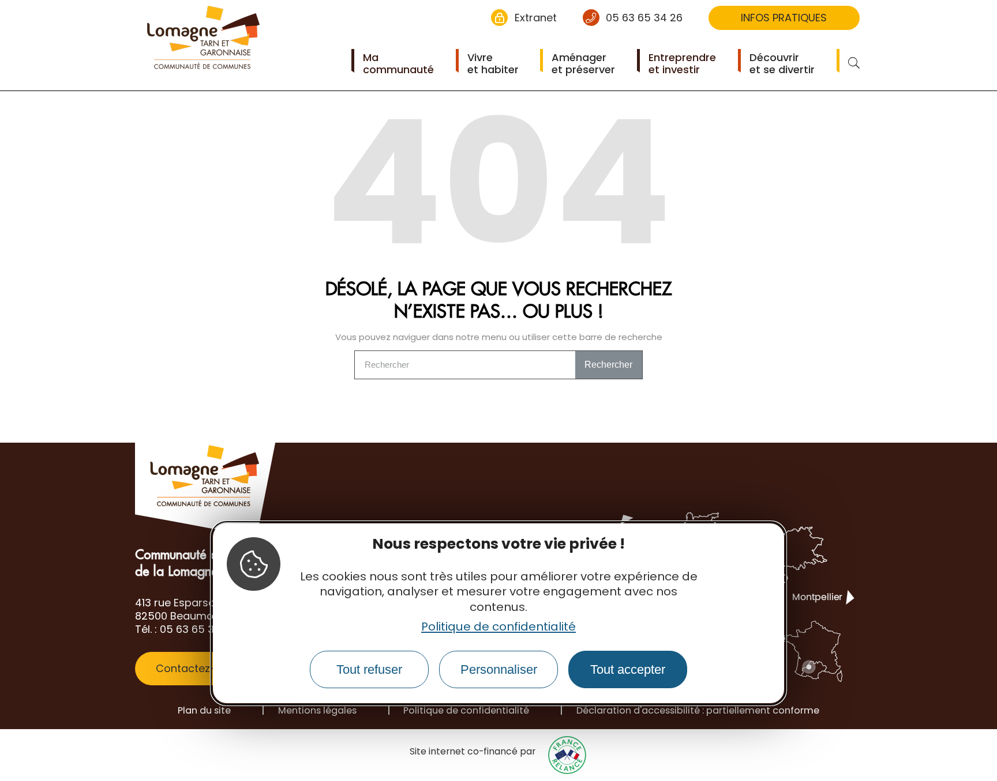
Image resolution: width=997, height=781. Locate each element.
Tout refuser (369, 669)
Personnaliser (498, 669)
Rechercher (608, 364)
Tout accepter (627, 669)
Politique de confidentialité (498, 626)
